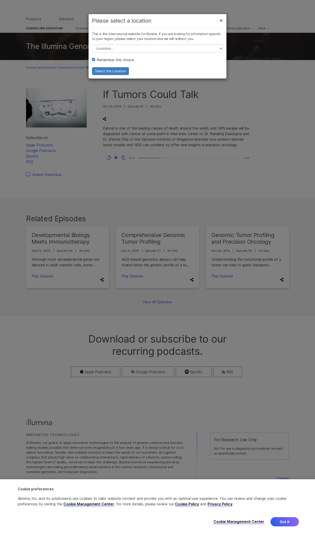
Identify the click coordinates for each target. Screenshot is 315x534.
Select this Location (110, 71)
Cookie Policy (187, 504)
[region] (157, 506)
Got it (285, 521)
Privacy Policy (220, 504)
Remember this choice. (116, 60)
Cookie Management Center (88, 504)
